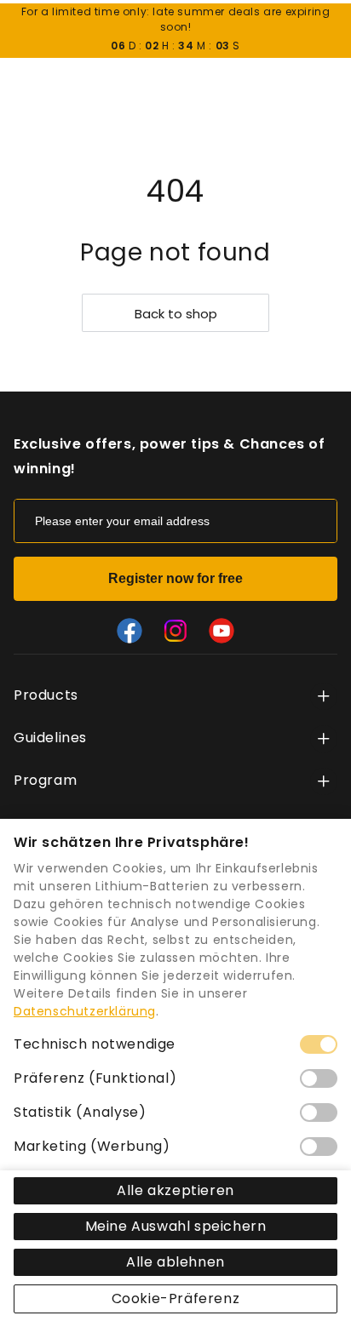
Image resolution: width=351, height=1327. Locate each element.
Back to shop (176, 314)
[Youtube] (221, 630)
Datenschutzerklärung (85, 1011)
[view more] (323, 696)
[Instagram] (175, 630)
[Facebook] (129, 630)
